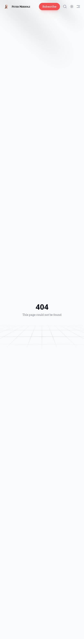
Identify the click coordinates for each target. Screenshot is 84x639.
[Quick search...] (65, 6)
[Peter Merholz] (20, 6)
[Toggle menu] (78, 6)
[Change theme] (72, 6)
